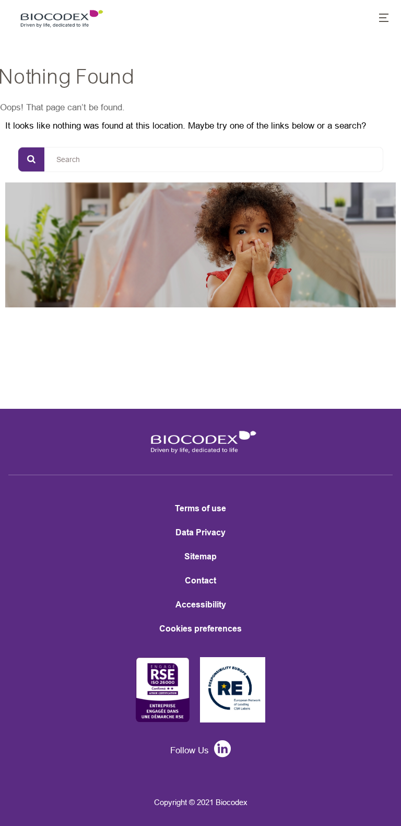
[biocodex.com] (60, 18)
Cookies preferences (200, 629)
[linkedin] (220, 750)
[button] (378, 18)
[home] (200, 449)
